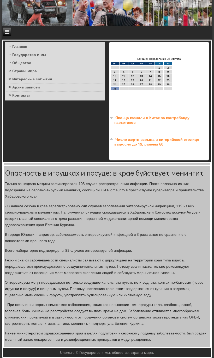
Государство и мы (29, 55)
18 (123, 80)
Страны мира (24, 71)
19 (132, 80)
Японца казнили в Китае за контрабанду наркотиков (151, 120)
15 (159, 76)
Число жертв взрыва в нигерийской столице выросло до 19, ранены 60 (156, 142)
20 (141, 80)
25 (123, 84)
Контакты (21, 95)
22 (159, 80)
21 (150, 80)
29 (159, 84)
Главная (19, 47)
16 (168, 76)
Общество (21, 63)
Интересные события (32, 79)
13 (141, 76)
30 (168, 84)
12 (132, 76)
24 (114, 84)
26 (132, 84)
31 (114, 88)
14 (150, 76)
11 (123, 76)
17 (114, 80)
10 (114, 76)
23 (168, 80)
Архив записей (26, 87)
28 (150, 84)
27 (141, 84)
